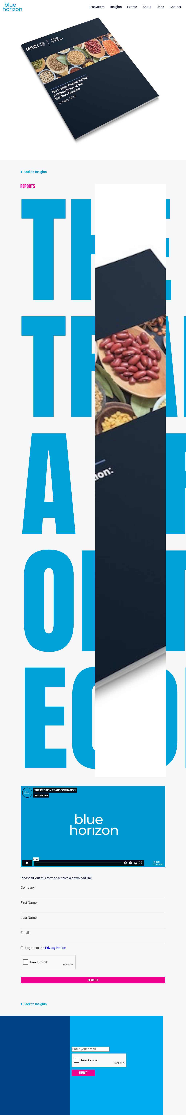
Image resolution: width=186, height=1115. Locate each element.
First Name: (29, 902)
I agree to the (45, 948)
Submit (83, 1073)
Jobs (160, 7)
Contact (175, 7)
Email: (25, 933)
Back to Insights (35, 172)
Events (132, 7)
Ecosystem (97, 7)
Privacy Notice (55, 948)
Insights (116, 7)
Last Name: (29, 918)
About (147, 7)
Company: (28, 887)
